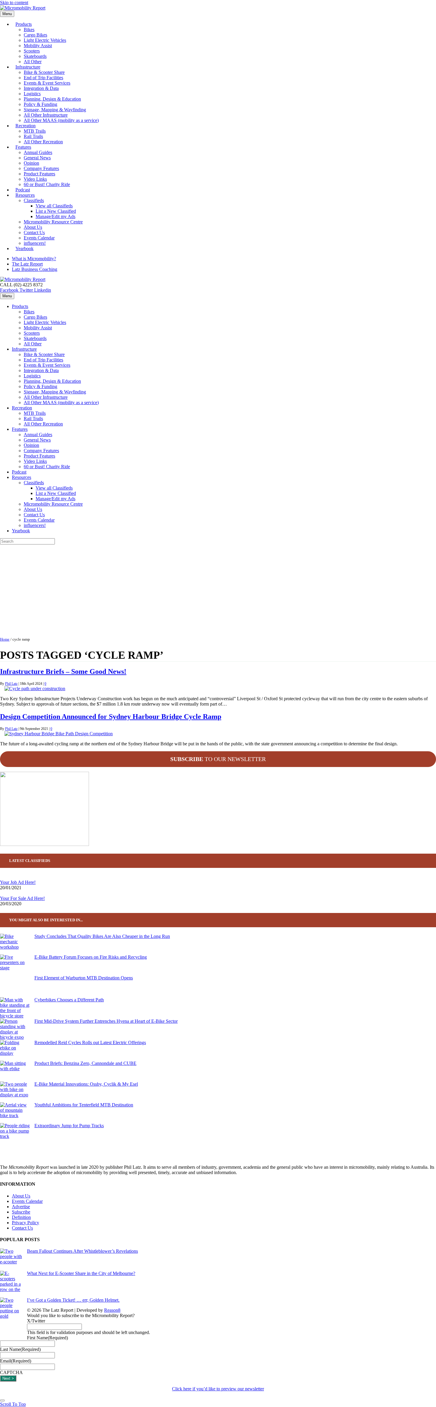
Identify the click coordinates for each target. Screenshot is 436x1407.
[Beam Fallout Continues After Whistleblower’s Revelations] (11, 1260)
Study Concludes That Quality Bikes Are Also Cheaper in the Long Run (102, 936)
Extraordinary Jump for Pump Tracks (69, 1125)
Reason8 (112, 1310)
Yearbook (24, 248)
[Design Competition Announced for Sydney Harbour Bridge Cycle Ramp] (58, 733)
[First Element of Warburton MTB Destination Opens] (15, 986)
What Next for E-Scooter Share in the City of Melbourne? (81, 1273)
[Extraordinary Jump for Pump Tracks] (15, 1133)
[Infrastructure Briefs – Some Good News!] (34, 688)
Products (23, 24)
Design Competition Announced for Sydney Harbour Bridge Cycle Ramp (110, 716)
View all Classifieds (54, 205)
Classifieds (34, 200)
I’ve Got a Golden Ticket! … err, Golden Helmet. (73, 1300)
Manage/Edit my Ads (55, 216)
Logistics (32, 93)
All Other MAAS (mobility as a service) (61, 120)
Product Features (39, 173)
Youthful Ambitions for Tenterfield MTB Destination (83, 1104)
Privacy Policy (25, 1222)
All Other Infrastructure (46, 114)
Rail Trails (33, 136)
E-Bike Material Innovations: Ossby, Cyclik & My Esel (86, 1084)
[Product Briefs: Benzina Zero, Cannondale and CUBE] (15, 1071)
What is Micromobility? (34, 258)
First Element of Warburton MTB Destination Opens (83, 977)
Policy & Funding (40, 104)
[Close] (2, 1400)
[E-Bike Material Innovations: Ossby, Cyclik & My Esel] (15, 1092)
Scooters (32, 50)
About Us (33, 227)
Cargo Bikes (35, 34)
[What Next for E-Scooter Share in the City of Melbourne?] (11, 1284)
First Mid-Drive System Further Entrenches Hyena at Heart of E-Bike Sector (106, 1021)
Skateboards (35, 56)
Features (23, 147)
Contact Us (34, 232)
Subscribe (21, 1211)
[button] (13, 1404)
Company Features (41, 168)
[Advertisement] (218, 589)
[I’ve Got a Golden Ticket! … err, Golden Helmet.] (11, 1319)
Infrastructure (27, 66)
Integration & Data (41, 88)
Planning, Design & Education (52, 98)
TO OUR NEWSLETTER (218, 759)
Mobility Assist (38, 45)
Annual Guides (38, 152)
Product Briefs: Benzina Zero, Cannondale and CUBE (85, 1063)
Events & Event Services (47, 82)
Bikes (29, 29)
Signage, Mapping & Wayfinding (55, 109)
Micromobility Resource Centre (53, 221)
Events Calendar (39, 237)
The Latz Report (27, 263)
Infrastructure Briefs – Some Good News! (63, 671)
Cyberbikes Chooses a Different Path (69, 999)
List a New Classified (56, 211)
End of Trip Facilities (43, 77)
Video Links (35, 179)
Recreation (25, 125)
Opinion (31, 163)
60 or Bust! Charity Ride (47, 184)
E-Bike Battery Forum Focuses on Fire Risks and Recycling (90, 957)
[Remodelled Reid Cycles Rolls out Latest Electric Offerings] (15, 1050)
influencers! (35, 525)
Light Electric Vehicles (45, 40)
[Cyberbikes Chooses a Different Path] (15, 1008)
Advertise (21, 1206)
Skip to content (14, 2)
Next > (8, 1378)
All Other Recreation (43, 141)
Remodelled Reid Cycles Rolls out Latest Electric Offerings (90, 1042)
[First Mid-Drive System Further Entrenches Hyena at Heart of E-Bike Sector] (15, 1029)
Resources (25, 195)
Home (4, 639)
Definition (21, 1217)
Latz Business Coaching (34, 269)
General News (37, 157)
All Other (33, 343)
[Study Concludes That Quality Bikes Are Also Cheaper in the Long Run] (15, 944)
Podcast (19, 471)
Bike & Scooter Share (44, 72)
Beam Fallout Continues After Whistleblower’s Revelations (82, 1251)
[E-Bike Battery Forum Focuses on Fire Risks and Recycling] (15, 965)
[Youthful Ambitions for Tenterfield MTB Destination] (15, 1112)
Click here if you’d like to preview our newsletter (218, 1388)
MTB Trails (35, 131)
